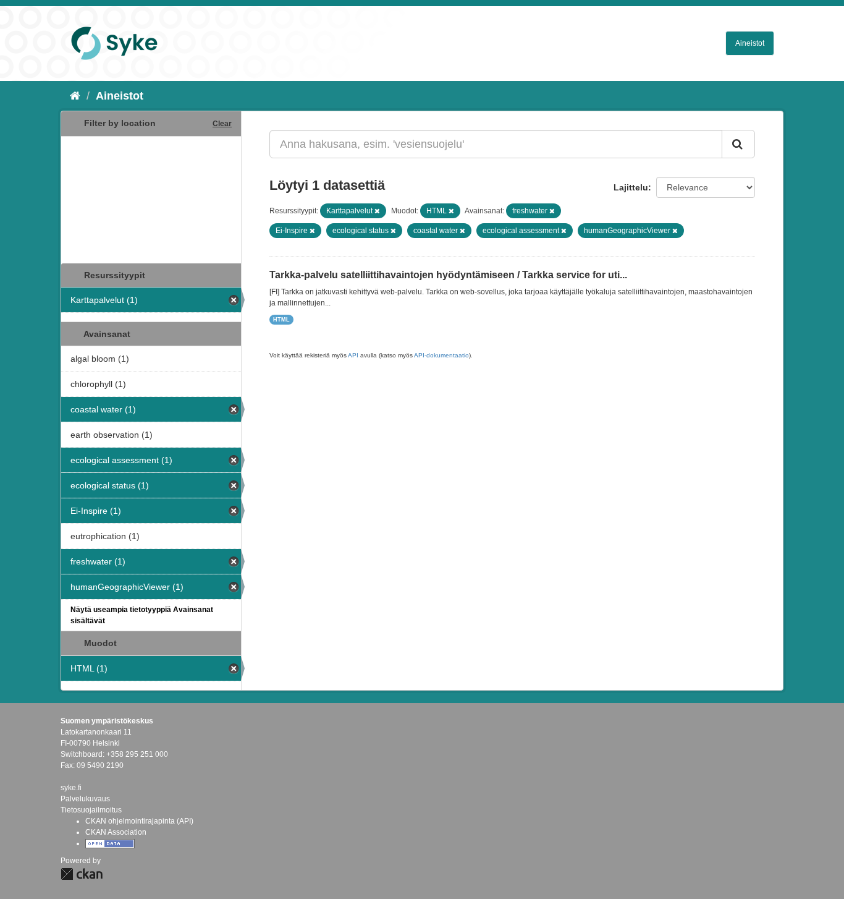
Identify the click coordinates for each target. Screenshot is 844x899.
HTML (281, 320)
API (353, 355)
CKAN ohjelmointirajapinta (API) (139, 821)
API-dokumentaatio (441, 355)
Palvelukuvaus (85, 799)
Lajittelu (631, 187)
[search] (738, 144)
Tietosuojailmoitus (91, 810)
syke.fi (71, 787)
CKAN (82, 873)
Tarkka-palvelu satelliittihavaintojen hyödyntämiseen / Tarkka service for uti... (448, 275)
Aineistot (749, 43)
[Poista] (377, 211)
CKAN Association (115, 832)
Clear (222, 123)
